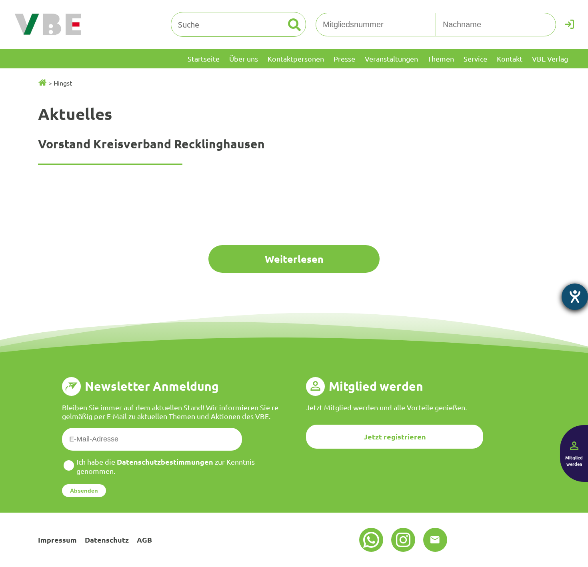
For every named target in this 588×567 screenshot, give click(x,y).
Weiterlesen (294, 258)
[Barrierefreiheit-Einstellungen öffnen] (575, 297)
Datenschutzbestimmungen (165, 461)
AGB (144, 539)
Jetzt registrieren (395, 436)
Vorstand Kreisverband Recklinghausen (151, 143)
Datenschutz (107, 539)
